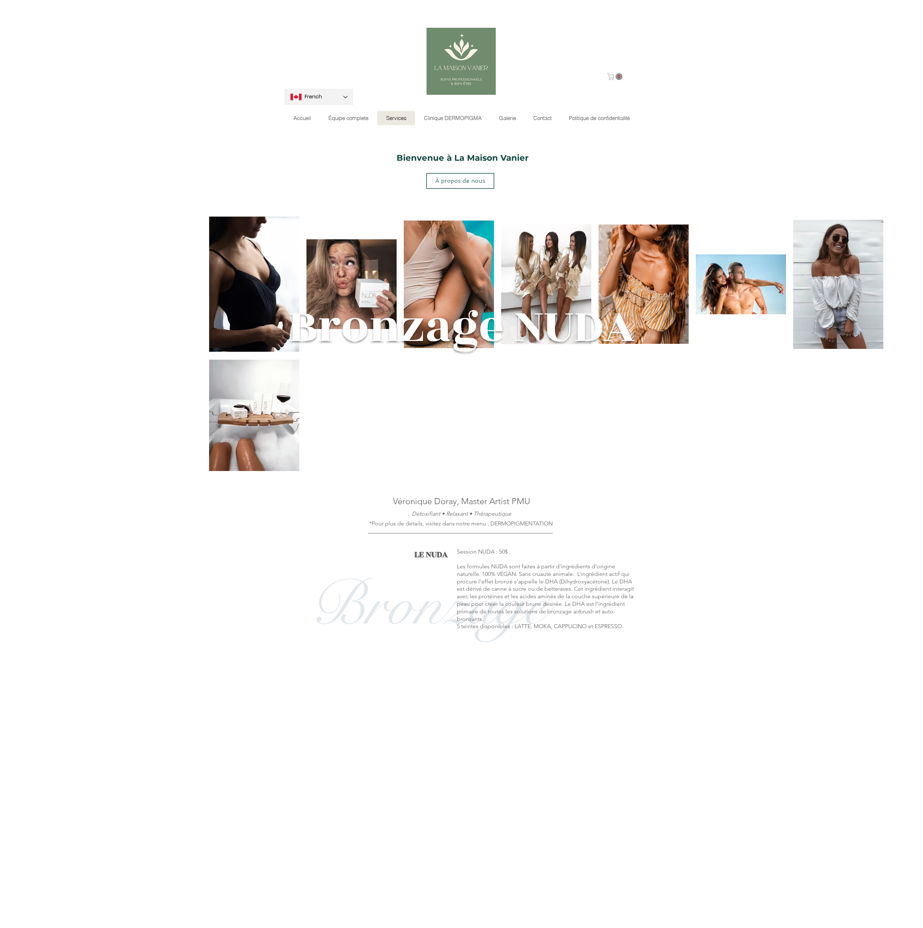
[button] (615, 76)
